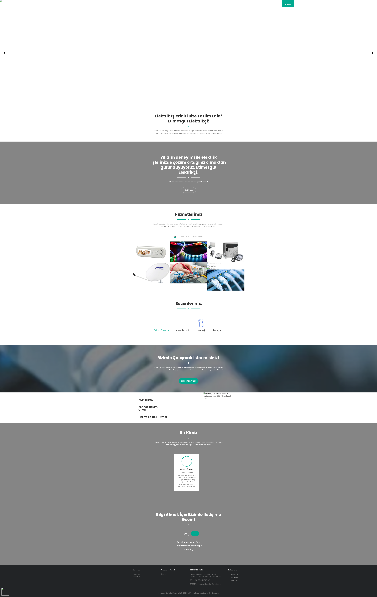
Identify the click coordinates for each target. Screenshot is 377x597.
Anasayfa (289, 5)
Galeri (350, 5)
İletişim (361, 5)
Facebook (234, 574)
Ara (195, 534)
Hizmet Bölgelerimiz (335, 5)
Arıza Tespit (185, 236)
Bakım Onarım (198, 236)
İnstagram (234, 577)
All (175, 236)
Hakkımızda (301, 5)
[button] (4, 53)
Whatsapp (234, 580)
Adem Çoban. (215, 593)
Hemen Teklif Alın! (188, 381)
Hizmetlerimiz (316, 5)
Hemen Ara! (188, 190)
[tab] (161, 330)
